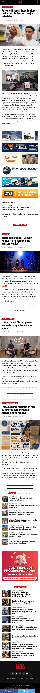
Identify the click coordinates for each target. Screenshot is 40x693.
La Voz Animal (29, 678)
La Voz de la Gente (11, 678)
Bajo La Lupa (21, 678)
